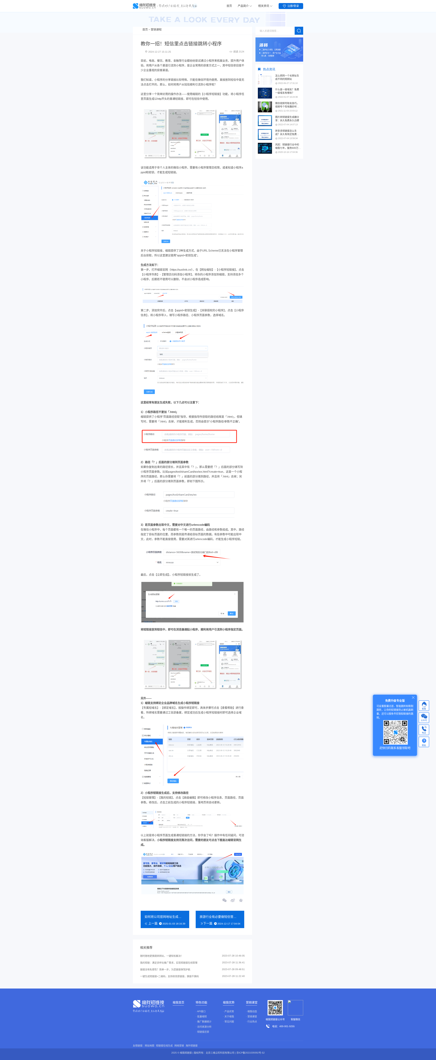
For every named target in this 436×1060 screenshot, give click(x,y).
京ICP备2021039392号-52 (250, 1052)
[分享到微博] (232, 900)
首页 (229, 5)
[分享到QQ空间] (240, 900)
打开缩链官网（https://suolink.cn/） (172, 269)
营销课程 (156, 29)
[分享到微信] (224, 900)
